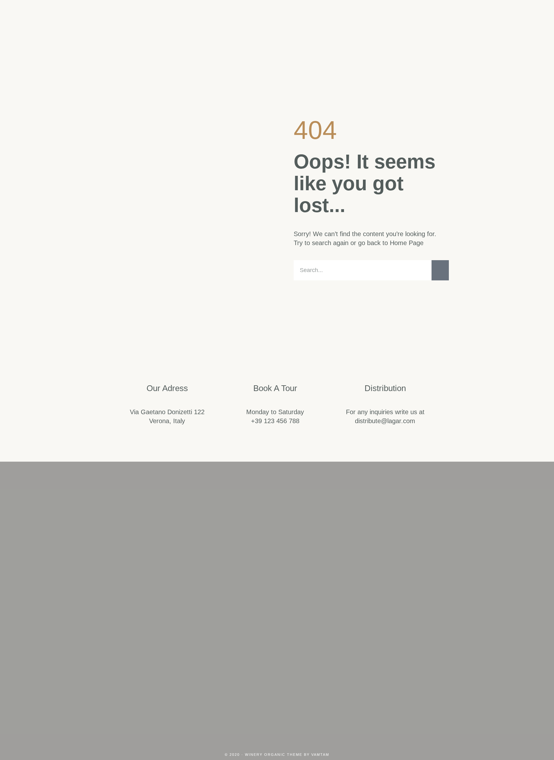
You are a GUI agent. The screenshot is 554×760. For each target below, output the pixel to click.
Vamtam (320, 754)
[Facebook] (277, 647)
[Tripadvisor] (307, 647)
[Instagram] (246, 647)
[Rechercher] (440, 270)
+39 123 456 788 (275, 420)
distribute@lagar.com (385, 420)
